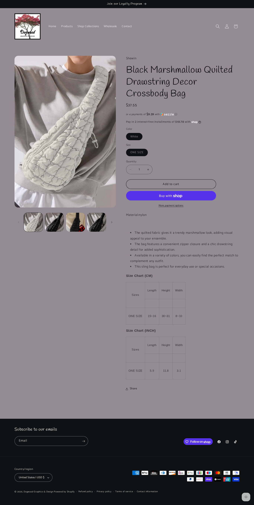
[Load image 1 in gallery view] (33, 222)
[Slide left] (19, 222)
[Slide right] (112, 222)
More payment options (171, 205)
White (134, 136)
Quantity (131, 162)
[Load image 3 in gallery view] (75, 222)
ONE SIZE (137, 152)
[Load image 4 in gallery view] (96, 222)
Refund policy (85, 491)
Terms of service (124, 491)
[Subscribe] (83, 441)
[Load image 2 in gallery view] (54, 222)
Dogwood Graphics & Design (38, 492)
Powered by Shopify (64, 492)
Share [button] (133, 388)
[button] (217, 26)
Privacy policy (104, 491)
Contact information (147, 491)
